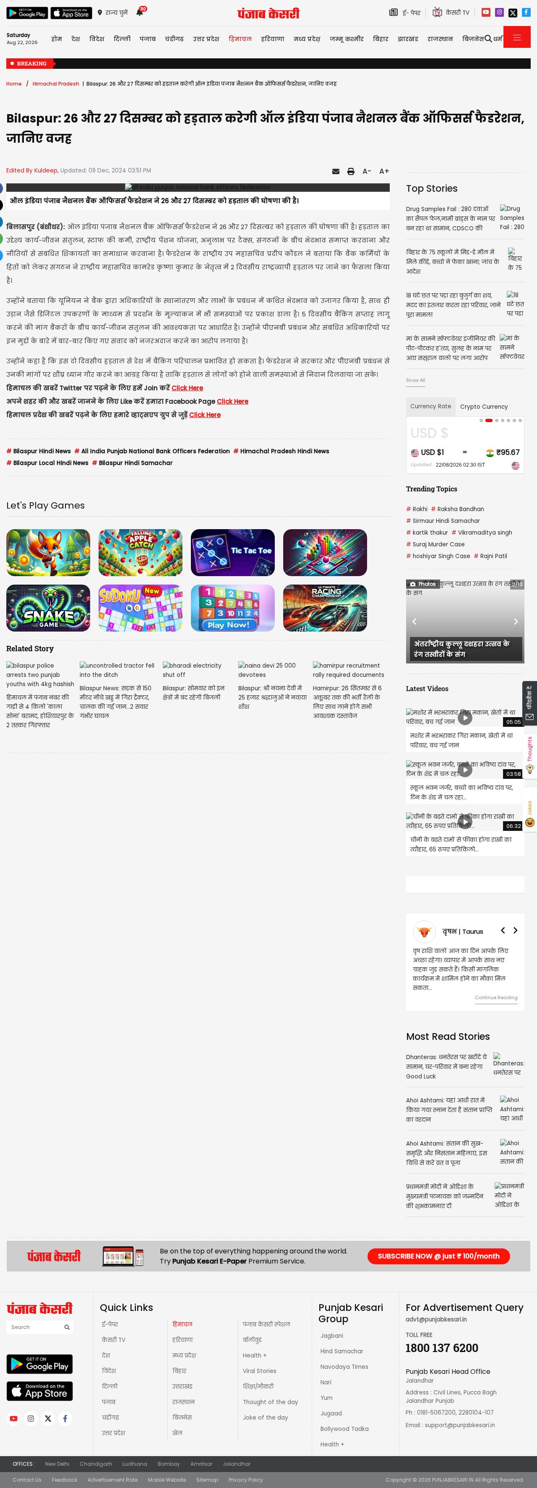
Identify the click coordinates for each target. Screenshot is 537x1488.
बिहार (380, 39)
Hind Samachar (342, 1351)
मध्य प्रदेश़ (307, 39)
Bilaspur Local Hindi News (47, 463)
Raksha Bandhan (457, 509)
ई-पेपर (110, 1325)
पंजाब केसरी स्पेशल (266, 1325)
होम (56, 39)
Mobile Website (167, 1479)
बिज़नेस (182, 1418)
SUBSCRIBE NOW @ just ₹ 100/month (439, 1256)
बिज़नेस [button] (473, 39)
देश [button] (75, 39)
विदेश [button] (96, 39)
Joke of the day (265, 1418)
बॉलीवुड (252, 1340)
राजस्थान (183, 1402)
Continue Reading (479, 997)
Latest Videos (427, 688)
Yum (327, 1398)
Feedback (64, 1479)
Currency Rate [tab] (430, 406)
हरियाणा (182, 1340)
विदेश (109, 1371)
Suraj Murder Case (435, 544)
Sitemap (207, 1479)
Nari (326, 1382)
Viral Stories (259, 1371)
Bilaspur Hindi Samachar (132, 463)
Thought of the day (270, 1402)
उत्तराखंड (182, 1387)
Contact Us (27, 1479)
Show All (415, 380)
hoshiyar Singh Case (438, 556)
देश (106, 1356)
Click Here (187, 388)
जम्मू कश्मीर (347, 39)
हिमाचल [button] (240, 39)
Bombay (169, 1463)
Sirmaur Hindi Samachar (443, 521)
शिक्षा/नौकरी (258, 1387)
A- (366, 171)
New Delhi (57, 1463)
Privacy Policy (246, 1479)
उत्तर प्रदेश (206, 39)
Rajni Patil (490, 556)
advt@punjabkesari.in (436, 1320)
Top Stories (432, 188)
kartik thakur (427, 533)
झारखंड (408, 39)
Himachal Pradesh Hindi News (281, 451)
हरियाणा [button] (272, 39)
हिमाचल (182, 1325)
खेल (177, 1433)
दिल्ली (122, 39)
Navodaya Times (344, 1367)
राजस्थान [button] (440, 39)
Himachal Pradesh (56, 83)
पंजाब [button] (148, 39)
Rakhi (417, 509)
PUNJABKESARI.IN (453, 1479)
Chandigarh (96, 1463)
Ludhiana (135, 1463)
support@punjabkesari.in (460, 1425)
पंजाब (108, 1402)
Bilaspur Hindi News (38, 451)
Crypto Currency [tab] (484, 407)
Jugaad (331, 1414)
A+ (384, 171)
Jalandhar (236, 1463)
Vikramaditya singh (481, 533)
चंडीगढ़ (110, 1418)
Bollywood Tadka (345, 1429)
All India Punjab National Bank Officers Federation (152, 451)
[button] (415, 621)
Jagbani (332, 1336)
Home (14, 83)
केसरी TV (113, 1340)
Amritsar (201, 1463)
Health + (255, 1356)
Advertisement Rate (113, 1479)
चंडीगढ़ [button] (174, 39)
